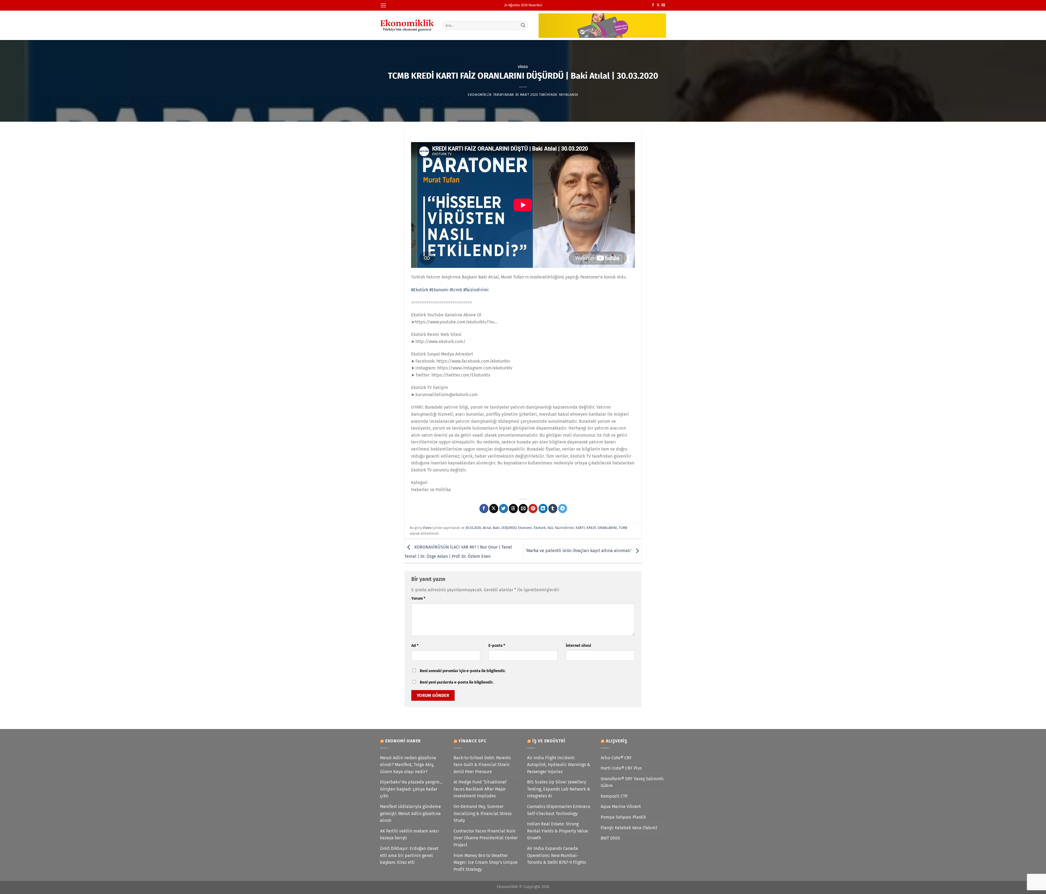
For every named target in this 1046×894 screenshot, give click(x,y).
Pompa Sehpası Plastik (623, 817)
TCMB (623, 528)
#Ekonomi (439, 289)
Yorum (418, 598)
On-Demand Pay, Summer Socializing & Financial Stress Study (483, 813)
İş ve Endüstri (548, 740)
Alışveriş (616, 740)
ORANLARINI (607, 528)
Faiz (551, 528)
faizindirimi (564, 528)
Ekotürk (540, 528)
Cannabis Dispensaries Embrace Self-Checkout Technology (558, 810)
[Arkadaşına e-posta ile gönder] (523, 508)
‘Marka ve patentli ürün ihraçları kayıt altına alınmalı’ (579, 550)
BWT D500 (610, 838)
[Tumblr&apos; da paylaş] (552, 508)
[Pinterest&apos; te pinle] (532, 508)
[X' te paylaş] (493, 508)
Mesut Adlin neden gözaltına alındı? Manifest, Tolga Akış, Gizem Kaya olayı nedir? (408, 764)
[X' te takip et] (658, 5)
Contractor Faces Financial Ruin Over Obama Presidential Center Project (486, 837)
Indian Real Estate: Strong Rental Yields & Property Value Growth (557, 830)
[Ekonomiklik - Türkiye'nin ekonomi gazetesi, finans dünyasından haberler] (407, 25)
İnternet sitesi (578, 645)
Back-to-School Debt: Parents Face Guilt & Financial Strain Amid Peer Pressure (482, 764)
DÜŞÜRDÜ (508, 528)
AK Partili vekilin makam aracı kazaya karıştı (409, 834)
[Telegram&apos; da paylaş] (562, 508)
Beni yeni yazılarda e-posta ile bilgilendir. (456, 682)
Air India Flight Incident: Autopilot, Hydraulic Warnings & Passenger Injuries (558, 764)
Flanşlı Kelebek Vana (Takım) (629, 827)
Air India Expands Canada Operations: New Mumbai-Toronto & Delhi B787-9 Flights (556, 855)
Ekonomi (525, 528)
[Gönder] (523, 25)
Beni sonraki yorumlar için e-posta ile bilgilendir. (463, 671)
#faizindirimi (476, 289)
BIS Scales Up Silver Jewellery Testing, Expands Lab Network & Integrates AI (558, 788)
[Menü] (383, 5)
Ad (414, 645)
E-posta (496, 645)
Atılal (487, 528)
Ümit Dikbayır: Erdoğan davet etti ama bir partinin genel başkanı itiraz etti (409, 855)
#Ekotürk (419, 289)
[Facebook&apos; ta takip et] (653, 5)
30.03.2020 (473, 528)
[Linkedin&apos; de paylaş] (543, 508)
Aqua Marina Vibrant (621, 806)
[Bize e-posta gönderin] (663, 5)
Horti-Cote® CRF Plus (621, 768)
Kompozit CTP (614, 796)
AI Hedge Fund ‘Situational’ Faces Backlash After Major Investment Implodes (480, 788)
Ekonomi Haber (403, 740)
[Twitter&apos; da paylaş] (503, 508)
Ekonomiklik (480, 95)
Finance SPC (472, 740)
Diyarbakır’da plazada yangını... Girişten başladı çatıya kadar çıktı (411, 788)
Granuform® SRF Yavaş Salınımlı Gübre (632, 782)
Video (523, 67)
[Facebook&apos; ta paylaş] (483, 508)
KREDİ (591, 528)
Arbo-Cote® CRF (616, 757)
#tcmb (456, 289)
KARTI (580, 528)
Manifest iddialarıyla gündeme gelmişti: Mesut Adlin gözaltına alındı (410, 813)
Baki (496, 528)
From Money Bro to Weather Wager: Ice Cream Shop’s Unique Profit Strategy (486, 862)
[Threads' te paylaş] (513, 508)
